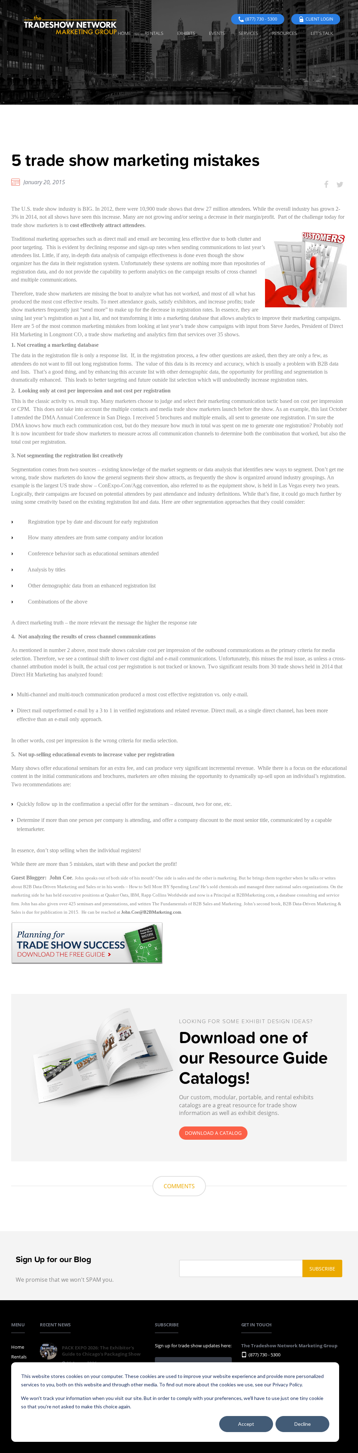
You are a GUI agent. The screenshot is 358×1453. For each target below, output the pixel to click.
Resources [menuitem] (284, 33)
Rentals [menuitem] (154, 33)
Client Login (319, 19)
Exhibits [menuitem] (186, 33)
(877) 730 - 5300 (261, 19)
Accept (246, 1424)
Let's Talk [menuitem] (322, 33)
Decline (302, 1424)
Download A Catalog (213, 1133)
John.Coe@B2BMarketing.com (151, 912)
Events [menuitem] (217, 33)
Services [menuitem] (248, 33)
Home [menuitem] (124, 33)
